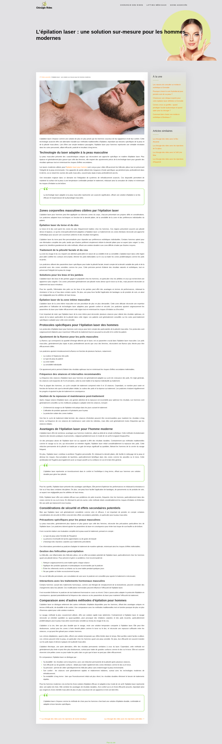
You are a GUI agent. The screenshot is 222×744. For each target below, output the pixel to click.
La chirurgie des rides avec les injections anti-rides (123, 719)
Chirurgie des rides (131, 5)
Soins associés (178, 5)
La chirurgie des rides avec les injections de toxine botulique (64, 719)
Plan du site (111, 743)
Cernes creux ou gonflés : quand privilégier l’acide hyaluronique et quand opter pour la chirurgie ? (167, 107)
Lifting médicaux (157, 5)
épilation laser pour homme (76, 167)
